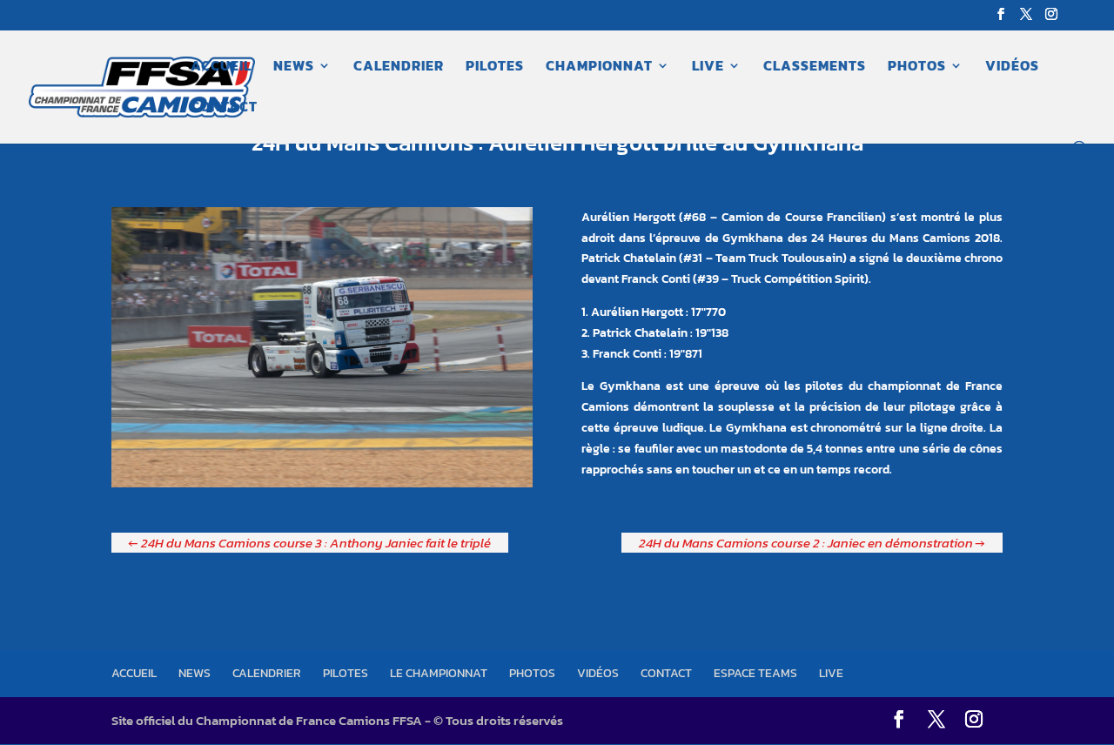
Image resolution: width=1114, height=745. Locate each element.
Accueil (221, 67)
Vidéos (1012, 67)
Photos (917, 67)
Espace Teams (755, 673)
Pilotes (495, 67)
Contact (224, 108)
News (293, 67)
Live (708, 67)
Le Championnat (438, 673)
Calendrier (398, 67)
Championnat (599, 67)
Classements (814, 67)
